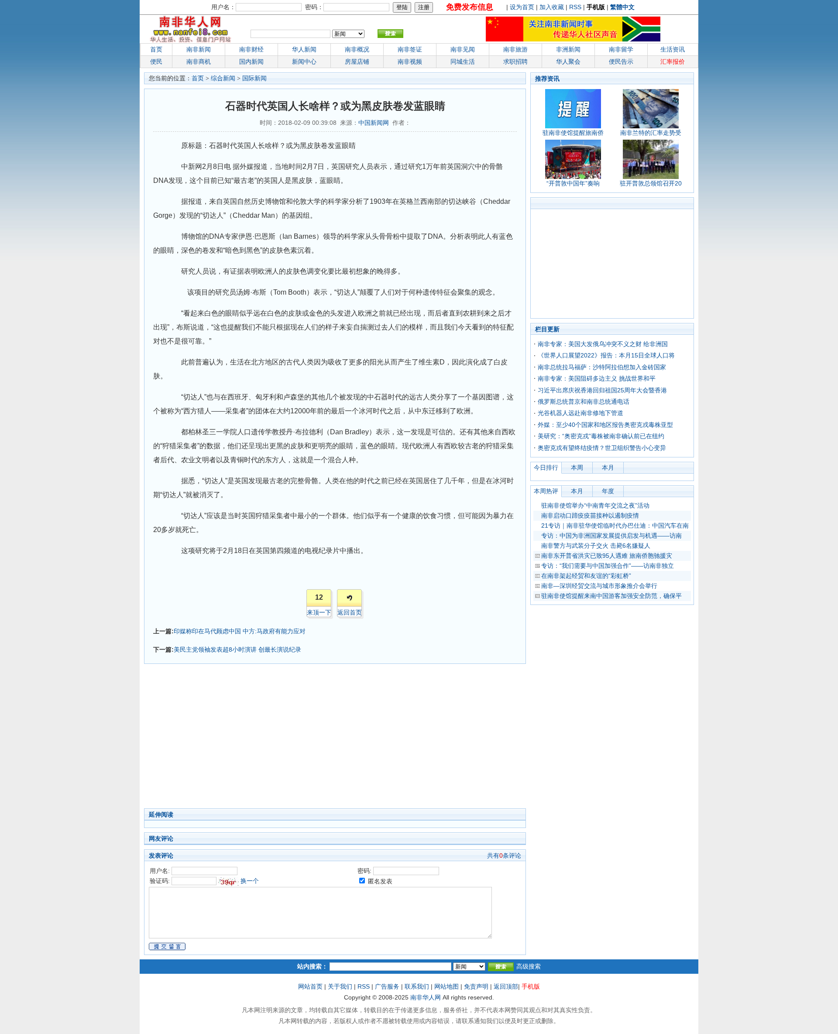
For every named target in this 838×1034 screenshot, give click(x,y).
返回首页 (349, 612)
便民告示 (621, 61)
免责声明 (476, 986)
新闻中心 (304, 61)
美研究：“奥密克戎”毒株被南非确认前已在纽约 (601, 436)
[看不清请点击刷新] (228, 881)
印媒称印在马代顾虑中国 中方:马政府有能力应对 (240, 631)
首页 (156, 49)
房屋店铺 (357, 61)
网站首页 (310, 986)
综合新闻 (223, 78)
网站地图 (446, 986)
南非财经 (251, 49)
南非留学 (621, 49)
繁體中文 (622, 6)
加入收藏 (551, 6)
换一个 (249, 880)
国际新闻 (254, 78)
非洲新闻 (568, 49)
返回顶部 (506, 986)
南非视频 (410, 61)
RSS (575, 6)
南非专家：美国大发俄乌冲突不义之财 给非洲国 (603, 343)
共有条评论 (504, 855)
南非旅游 (515, 49)
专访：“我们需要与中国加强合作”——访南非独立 (607, 565)
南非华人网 (425, 997)
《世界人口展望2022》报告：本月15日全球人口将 (606, 355)
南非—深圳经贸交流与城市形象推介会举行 (599, 585)
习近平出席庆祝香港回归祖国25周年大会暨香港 (602, 390)
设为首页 (522, 6)
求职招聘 (515, 61)
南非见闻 (462, 49)
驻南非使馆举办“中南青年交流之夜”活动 (595, 505)
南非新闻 (198, 49)
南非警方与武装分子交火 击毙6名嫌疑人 (595, 545)
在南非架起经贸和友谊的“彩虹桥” (586, 575)
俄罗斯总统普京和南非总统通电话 (583, 401)
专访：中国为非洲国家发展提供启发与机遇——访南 (611, 535)
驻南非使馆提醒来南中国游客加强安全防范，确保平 (611, 595)
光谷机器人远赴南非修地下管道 (580, 412)
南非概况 (357, 49)
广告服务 (387, 986)
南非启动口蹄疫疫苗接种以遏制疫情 (590, 515)
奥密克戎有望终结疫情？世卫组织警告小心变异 (602, 447)
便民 (156, 61)
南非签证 (410, 49)
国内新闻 (251, 61)
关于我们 (340, 986)
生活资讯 (672, 49)
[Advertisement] (292, 738)
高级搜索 (528, 966)
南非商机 (198, 61)
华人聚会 (568, 61)
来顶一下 (319, 612)
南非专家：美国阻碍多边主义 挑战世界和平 (597, 378)
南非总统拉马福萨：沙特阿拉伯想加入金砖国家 (602, 367)
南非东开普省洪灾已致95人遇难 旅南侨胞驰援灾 (606, 555)
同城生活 (462, 61)
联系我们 (417, 986)
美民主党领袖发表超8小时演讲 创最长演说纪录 (237, 649)
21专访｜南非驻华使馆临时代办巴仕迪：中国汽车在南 (615, 525)
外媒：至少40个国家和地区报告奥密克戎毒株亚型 (605, 424)
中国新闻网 (373, 122)
